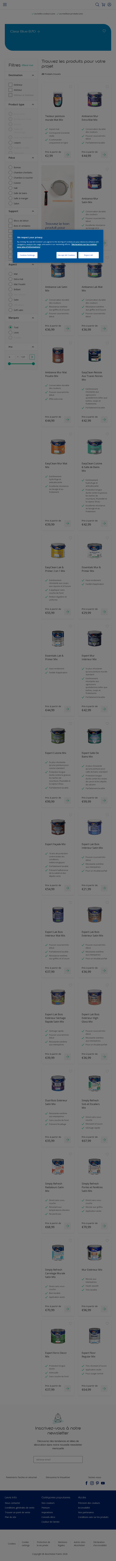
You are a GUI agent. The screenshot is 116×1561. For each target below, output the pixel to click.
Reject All (88, 255)
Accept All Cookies (66, 255)
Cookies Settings (27, 255)
